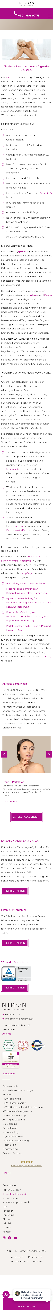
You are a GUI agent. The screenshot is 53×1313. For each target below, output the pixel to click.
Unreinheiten (13, 469)
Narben (18, 526)
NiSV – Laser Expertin (14, 1103)
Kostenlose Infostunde (14, 1194)
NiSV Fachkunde (11, 1098)
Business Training (12, 1153)
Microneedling (10, 1132)
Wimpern (7, 1094)
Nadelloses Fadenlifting (15, 1140)
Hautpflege (26, 573)
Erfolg (48, 656)
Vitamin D (46, 193)
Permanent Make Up (14, 1115)
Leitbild (6, 1223)
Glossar (6, 1219)
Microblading (9, 1124)
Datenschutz (35, 1257)
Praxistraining (10, 1149)
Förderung (8, 1215)
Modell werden (10, 1198)
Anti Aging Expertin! (13, 1119)
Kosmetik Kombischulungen (18, 1090)
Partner (6, 1227)
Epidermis (23, 251)
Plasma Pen (9, 1144)
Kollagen (34, 295)
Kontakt (6, 1231)
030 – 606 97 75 (29, 15)
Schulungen (34, 556)
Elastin (48, 295)
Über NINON (9, 1185)
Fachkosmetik (10, 1086)
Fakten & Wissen (11, 1190)
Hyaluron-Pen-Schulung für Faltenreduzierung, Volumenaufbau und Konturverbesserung (28, 602)
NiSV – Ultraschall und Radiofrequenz (23, 1107)
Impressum (17, 1257)
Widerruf (37, 1261)
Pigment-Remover (12, 1136)
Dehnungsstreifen (16, 530)
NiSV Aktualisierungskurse (17, 1111)
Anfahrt (6, 1033)
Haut (8, 77)
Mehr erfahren (10, 801)
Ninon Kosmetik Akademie (16, 560)
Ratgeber (7, 1210)
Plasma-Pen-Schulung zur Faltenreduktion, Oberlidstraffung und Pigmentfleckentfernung (27, 616)
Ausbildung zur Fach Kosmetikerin (25, 583)
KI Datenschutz (19, 1261)
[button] (49, 754)
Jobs (5, 1206)
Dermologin (9, 1127)
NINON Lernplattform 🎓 (16, 1202)
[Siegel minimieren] (18, 1053)
